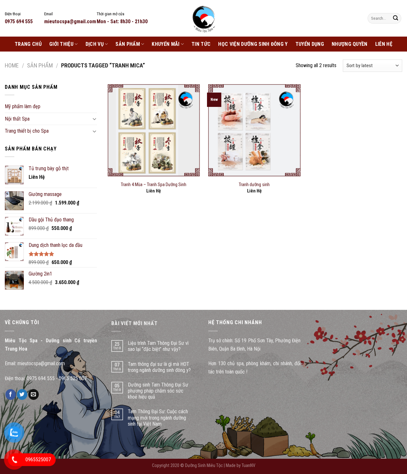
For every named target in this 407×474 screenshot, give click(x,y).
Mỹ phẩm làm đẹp (22, 106)
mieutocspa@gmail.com (41, 363)
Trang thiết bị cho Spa (27, 131)
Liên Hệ (383, 44)
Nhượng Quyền (350, 44)
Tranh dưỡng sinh (254, 184)
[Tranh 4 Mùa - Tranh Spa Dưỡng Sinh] (154, 130)
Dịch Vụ (95, 44)
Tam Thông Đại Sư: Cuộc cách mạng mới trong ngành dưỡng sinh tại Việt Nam (158, 417)
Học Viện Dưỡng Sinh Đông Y (252, 44)
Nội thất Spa (17, 119)
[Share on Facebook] (10, 394)
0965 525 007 (73, 378)
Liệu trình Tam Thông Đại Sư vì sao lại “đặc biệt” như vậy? (158, 346)
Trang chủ (28, 44)
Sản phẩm (127, 44)
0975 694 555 (41, 378)
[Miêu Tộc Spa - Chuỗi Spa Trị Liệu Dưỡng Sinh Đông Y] (203, 18)
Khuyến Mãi (165, 44)
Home (12, 65)
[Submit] (395, 18)
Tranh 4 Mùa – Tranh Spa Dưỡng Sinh (153, 184)
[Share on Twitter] (22, 394)
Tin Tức (200, 44)
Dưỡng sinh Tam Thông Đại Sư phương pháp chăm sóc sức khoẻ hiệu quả (158, 391)
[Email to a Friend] (33, 394)
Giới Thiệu (61, 44)
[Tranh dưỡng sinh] (254, 130)
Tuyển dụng (309, 44)
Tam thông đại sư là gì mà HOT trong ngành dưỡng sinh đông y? (159, 367)
